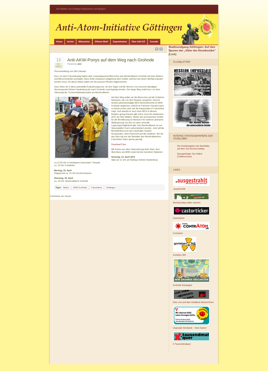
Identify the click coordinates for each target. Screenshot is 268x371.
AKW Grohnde (80, 187)
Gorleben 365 (179, 255)
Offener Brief (101, 41)
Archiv (70, 41)
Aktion (66, 187)
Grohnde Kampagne (182, 285)
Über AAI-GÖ (138, 41)
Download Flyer (118, 144)
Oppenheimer (120, 41)
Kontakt (154, 41)
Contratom (178, 233)
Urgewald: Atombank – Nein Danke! (190, 328)
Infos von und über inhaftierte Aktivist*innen (193, 302)
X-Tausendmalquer (182, 344)
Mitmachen (84, 41)
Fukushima (96, 187)
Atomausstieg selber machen (187, 202)
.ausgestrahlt (179, 189)
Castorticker (179, 218)
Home (59, 41)
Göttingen (110, 187)
